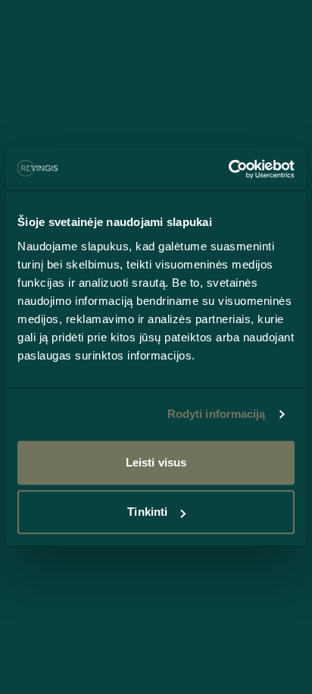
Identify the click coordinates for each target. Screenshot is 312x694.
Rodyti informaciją (216, 413)
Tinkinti (147, 511)
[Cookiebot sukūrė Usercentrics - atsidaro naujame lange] (228, 169)
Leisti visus (156, 462)
